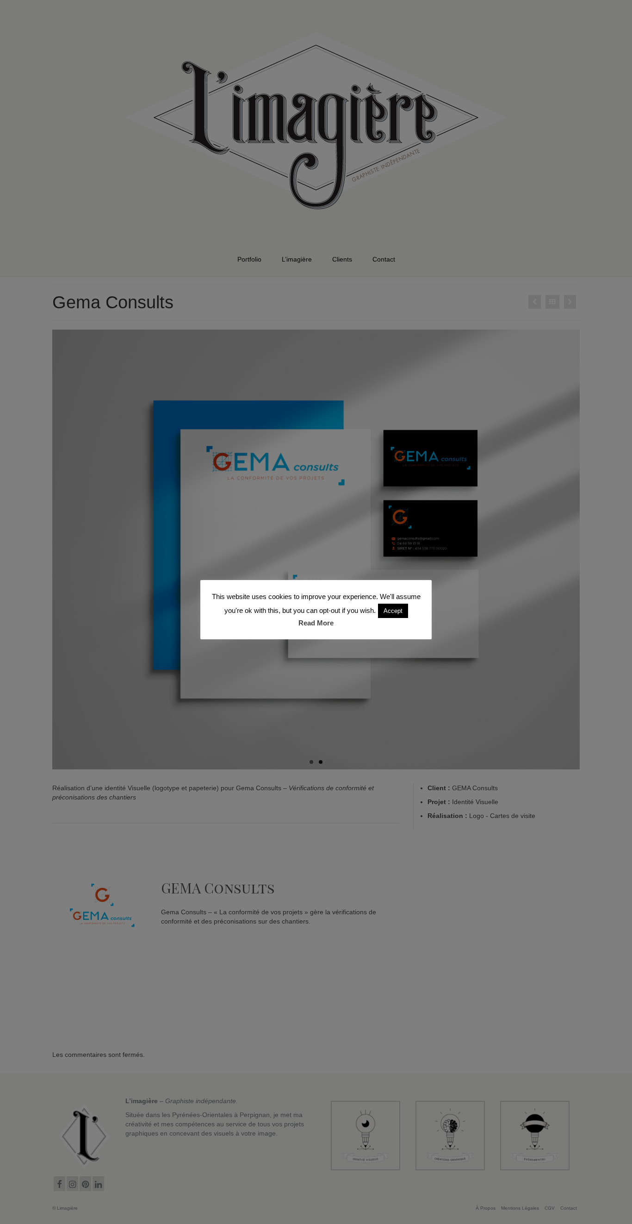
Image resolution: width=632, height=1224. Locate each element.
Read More (316, 623)
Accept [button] (393, 610)
